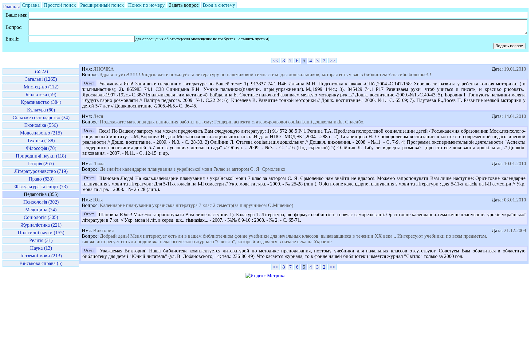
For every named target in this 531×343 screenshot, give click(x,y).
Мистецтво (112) (41, 86)
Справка (31, 5)
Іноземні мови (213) (41, 255)
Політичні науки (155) (41, 232)
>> (332, 60)
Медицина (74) (41, 209)
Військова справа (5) (40, 263)
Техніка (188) (41, 140)
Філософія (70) (41, 148)
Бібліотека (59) (41, 94)
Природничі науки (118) (41, 155)
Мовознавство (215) (41, 132)
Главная (11, 6)
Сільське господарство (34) (41, 117)
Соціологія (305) (41, 217)
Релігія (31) (41, 240)
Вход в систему (219, 5)
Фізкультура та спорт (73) (41, 186)
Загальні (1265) (41, 79)
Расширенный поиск (102, 5)
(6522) (41, 71)
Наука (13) (41, 248)
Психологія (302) (41, 202)
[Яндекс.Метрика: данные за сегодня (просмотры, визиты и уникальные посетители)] (265, 276)
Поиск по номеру (146, 5)
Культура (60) (41, 109)
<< (275, 60)
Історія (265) (41, 163)
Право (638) (41, 178)
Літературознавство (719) (41, 171)
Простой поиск (60, 5)
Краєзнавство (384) (41, 102)
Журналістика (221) (41, 225)
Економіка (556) (41, 125)
